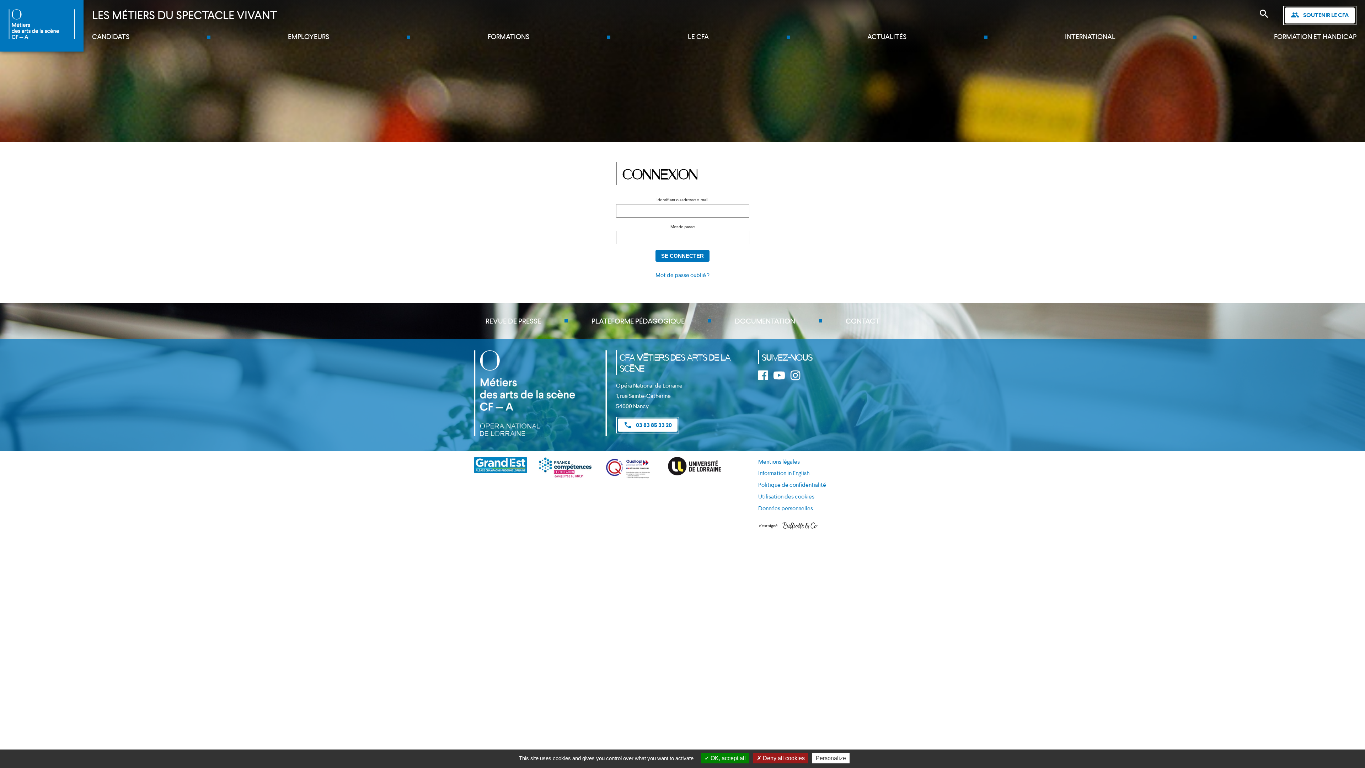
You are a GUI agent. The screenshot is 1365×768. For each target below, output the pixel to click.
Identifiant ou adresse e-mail (682, 200)
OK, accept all (727, 758)
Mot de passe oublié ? (682, 275)
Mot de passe (682, 227)
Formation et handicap (1315, 36)
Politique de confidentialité (792, 485)
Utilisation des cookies (786, 496)
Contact (862, 321)
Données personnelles (785, 508)
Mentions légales (779, 461)
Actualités (886, 36)
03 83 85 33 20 (647, 425)
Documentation (765, 321)
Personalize (831, 758)
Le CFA (698, 36)
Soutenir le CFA (1320, 15)
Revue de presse (513, 321)
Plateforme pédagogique (638, 321)
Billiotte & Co (800, 526)
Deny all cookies (783, 758)
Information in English (783, 473)
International (1090, 36)
